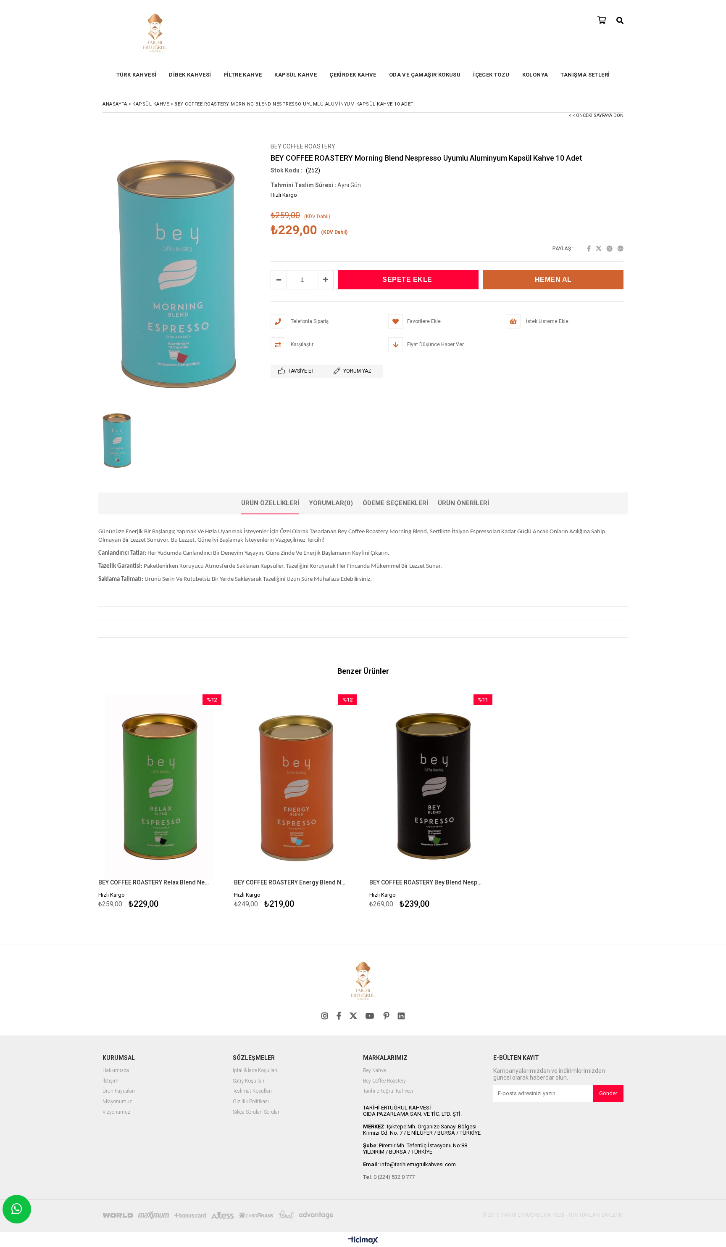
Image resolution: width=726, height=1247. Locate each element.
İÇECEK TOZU (491, 74)
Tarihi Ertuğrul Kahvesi (388, 1091)
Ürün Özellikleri (270, 503)
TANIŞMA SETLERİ (585, 74)
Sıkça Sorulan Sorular (256, 1112)
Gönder (608, 1093)
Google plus (620, 248)
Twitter (599, 248)
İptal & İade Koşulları (255, 1070)
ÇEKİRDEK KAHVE (352, 74)
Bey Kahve (374, 1070)
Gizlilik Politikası (251, 1101)
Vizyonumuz (116, 1112)
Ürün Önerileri (463, 503)
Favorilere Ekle (160, 802)
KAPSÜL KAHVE (295, 74)
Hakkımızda (116, 1070)
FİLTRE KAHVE (243, 74)
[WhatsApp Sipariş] (17, 1209)
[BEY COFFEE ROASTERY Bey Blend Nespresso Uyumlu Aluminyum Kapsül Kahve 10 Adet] (430, 786)
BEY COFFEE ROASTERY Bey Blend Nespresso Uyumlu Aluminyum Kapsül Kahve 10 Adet (425, 882)
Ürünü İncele (189, 802)
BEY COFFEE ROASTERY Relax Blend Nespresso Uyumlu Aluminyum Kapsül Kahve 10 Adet (154, 882)
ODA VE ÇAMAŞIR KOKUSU (424, 74)
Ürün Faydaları (119, 1091)
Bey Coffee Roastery (384, 1081)
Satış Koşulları (248, 1081)
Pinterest (610, 248)
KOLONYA (535, 74)
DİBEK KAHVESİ (190, 74)
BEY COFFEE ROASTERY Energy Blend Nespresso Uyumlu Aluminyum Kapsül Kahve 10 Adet (290, 882)
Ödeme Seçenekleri (395, 503)
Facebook (589, 248)
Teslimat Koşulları (252, 1091)
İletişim (110, 1081)
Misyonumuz (117, 1101)
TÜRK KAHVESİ (136, 74)
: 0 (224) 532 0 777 (389, 1177)
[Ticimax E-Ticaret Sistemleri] (363, 1240)
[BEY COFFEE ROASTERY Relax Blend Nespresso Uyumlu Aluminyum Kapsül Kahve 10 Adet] (159, 786)
